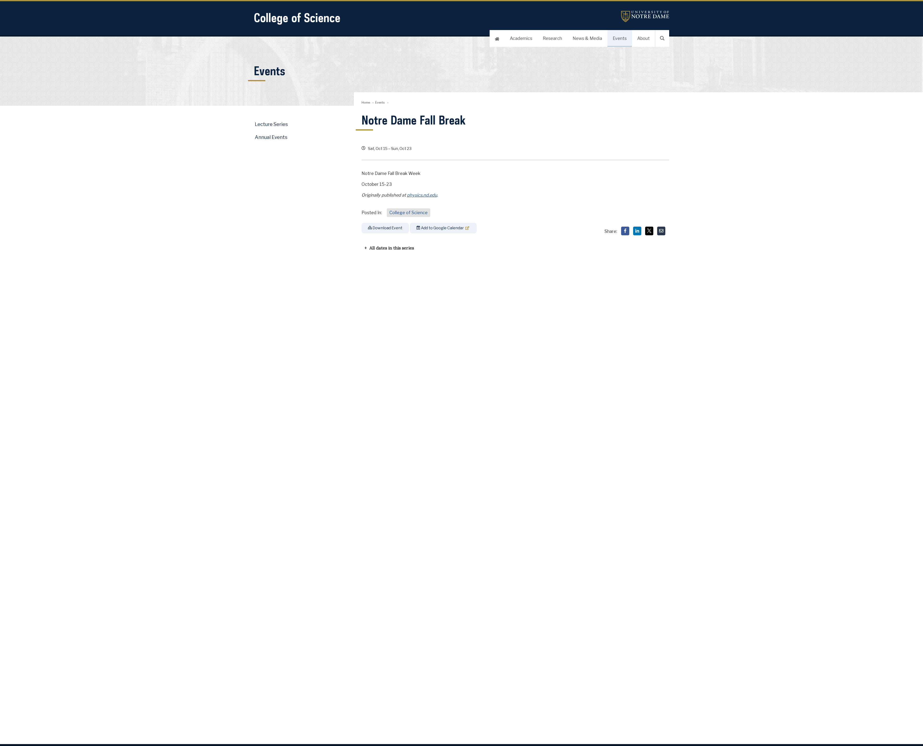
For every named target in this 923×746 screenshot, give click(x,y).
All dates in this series (391, 247)
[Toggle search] (662, 38)
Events (620, 38)
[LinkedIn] (637, 231)
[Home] (497, 38)
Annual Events (271, 137)
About (643, 38)
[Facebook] (625, 231)
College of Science (297, 18)
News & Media (587, 38)
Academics (521, 38)
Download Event (387, 228)
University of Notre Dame (645, 16)
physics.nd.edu (422, 195)
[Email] (661, 231)
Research (552, 38)
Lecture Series (271, 124)
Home (366, 102)
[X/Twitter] (649, 231)
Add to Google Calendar (442, 228)
